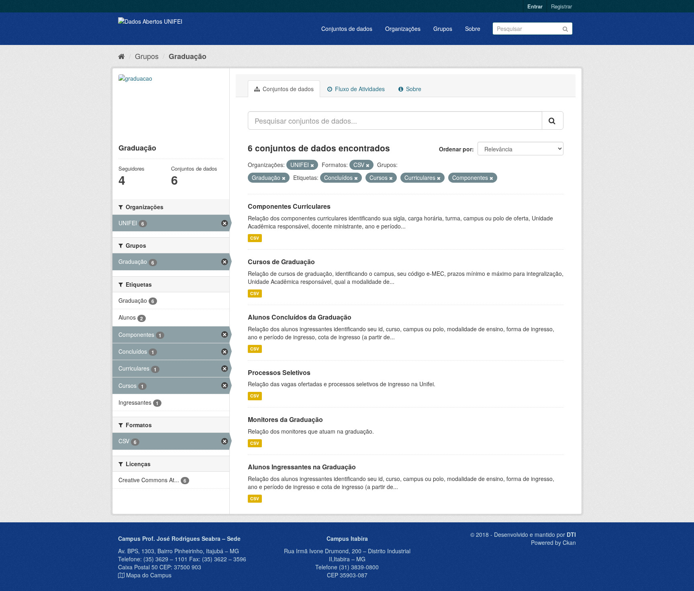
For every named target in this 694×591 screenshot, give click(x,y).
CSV (254, 238)
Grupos (442, 28)
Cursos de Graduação (281, 261)
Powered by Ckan (553, 542)
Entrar (535, 6)
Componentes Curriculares (289, 206)
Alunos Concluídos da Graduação (299, 317)
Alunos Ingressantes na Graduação (302, 466)
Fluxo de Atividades (359, 89)
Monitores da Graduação (285, 419)
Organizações (402, 28)
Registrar (561, 6)
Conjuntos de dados (346, 28)
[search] (552, 120)
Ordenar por (455, 149)
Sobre (472, 28)
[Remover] (312, 165)
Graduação (187, 56)
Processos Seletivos (279, 372)
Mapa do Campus (148, 575)
